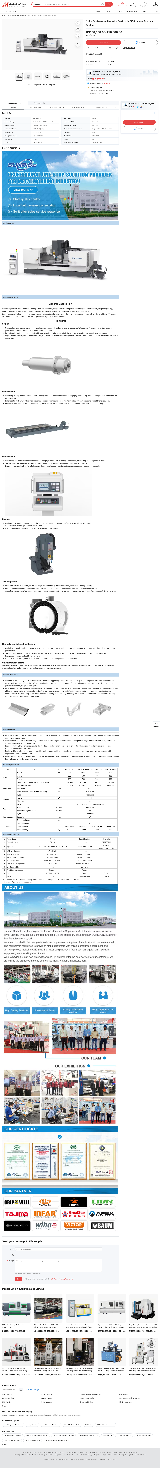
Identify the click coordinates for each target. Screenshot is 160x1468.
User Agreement (92, 1459)
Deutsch (76, 1455)
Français (51, 1455)
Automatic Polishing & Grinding (90, 1394)
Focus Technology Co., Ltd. (66, 1459)
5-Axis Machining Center (72, 1425)
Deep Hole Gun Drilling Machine (129, 1398)
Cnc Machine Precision (143, 1435)
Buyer (108, 11)
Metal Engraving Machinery (13, 1425)
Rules (156, 11)
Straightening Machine (87, 1398)
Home (4, 15)
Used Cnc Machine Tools (12, 1440)
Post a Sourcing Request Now (62, 1279)
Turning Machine (46, 1398)
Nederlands (84, 1455)
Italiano (69, 1455)
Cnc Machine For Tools (32, 1440)
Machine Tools (38, 15)
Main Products (7, 1394)
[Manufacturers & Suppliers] (14, 4)
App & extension (131, 11)
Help (118, 11)
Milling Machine (46, 1402)
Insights (135, 1452)
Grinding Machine (8, 1398)
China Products (37, 1452)
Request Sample (129, 48)
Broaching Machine (86, 1402)
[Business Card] (155, 113)
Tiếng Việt (130, 1455)
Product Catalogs (33, 1390)
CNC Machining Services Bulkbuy (56, 1440)
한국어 (98, 1455)
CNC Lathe (88, 1425)
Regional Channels (105, 1452)
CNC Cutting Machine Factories (63, 1435)
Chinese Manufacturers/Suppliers (54, 1452)
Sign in (155, 6)
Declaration (102, 1459)
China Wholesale (71, 1452)
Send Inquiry (103, 42)
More (4, 1445)
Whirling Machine (125, 1402)
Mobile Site (127, 1452)
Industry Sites (94, 1452)
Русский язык (60, 1455)
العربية (91, 1455)
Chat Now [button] (142, 42)
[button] (111, 107)
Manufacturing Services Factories (37, 1435)
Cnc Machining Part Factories (88, 1435)
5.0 (130, 107)
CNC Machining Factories (12, 1435)
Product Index (118, 1452)
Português (44, 1455)
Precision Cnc (107, 1435)
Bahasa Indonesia (140, 1455)
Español (36, 1455)
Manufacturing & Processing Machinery (19, 15)
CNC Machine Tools (50, 15)
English (29, 1455)
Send (18, 1279)
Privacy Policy (112, 1459)
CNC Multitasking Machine (106, 1425)
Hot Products (27, 1452)
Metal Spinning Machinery (50, 1425)
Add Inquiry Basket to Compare (43, 84)
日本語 (104, 1455)
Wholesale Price (83, 1452)
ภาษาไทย (115, 1455)
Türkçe (122, 1455)
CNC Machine (6, 1402)
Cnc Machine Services (124, 1435)
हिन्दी (109, 1455)
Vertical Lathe (123, 1394)
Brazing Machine (46, 1394)
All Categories (9, 11)
